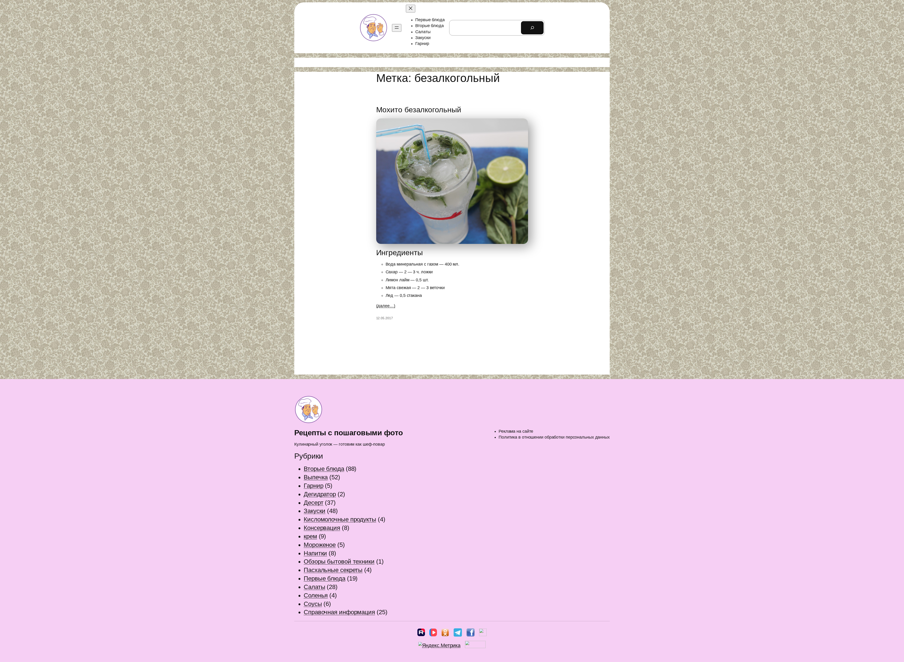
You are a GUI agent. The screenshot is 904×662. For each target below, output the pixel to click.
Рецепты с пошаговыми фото (348, 432)
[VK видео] (433, 633)
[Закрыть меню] (410, 8)
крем (310, 536)
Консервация (322, 528)
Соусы (313, 604)
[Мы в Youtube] (483, 633)
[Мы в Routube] (421, 633)
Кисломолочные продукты (340, 519)
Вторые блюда (324, 468)
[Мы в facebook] (470, 633)
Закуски (314, 511)
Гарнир (313, 485)
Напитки (315, 553)
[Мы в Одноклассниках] (445, 633)
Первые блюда (324, 578)
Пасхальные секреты (333, 570)
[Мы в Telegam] (458, 633)
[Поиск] (532, 27)
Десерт (313, 502)
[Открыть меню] (396, 28)
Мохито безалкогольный (418, 109)
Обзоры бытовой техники (339, 561)
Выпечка (316, 477)
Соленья (316, 595)
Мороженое (320, 544)
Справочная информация (339, 612)
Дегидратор (320, 494)
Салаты (314, 587)
